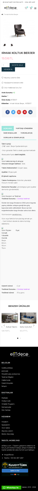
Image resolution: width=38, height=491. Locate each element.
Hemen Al (8, 69)
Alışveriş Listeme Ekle (12, 78)
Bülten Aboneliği (8, 434)
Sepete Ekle (17, 65)
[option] (4, 45)
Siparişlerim (6, 425)
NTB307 (28, 103)
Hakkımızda (6, 380)
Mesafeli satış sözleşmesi (11, 374)
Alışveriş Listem (7, 431)
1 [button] (17, 338)
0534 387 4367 (30, 2)
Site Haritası (6, 410)
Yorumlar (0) (26, 133)
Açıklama (7, 128)
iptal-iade (5, 371)
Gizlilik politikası (7, 368)
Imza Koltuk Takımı (9, 327)
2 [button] (20, 338)
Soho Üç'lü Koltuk (27, 327)
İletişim (4, 386)
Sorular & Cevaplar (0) (13, 138)
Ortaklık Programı (8, 404)
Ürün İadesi (6, 428)
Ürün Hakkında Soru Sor (13, 88)
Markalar (5, 398)
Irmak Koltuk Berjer (11, 14)
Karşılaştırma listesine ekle (13, 83)
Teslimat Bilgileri (7, 377)
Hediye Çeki (6, 401)
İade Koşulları (10, 133)
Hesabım (5, 422)
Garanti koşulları (7, 383)
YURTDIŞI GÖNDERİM (24, 128)
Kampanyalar (6, 407)
